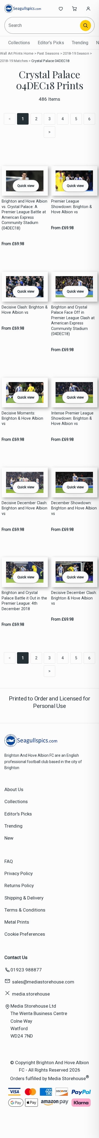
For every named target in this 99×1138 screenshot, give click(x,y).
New (8, 838)
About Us (13, 789)
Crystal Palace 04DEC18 (50, 61)
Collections (19, 42)
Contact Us (16, 957)
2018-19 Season (76, 53)
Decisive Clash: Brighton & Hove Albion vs (25, 310)
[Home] (22, 8)
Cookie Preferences (24, 934)
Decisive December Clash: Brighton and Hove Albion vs (24, 508)
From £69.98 (13, 244)
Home (29, 53)
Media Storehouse (67, 1078)
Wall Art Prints (11, 53)
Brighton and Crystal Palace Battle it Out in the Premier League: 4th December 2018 (24, 600)
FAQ (8, 861)
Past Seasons (48, 53)
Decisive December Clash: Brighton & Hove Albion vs (74, 598)
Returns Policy (19, 885)
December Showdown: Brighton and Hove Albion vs (74, 508)
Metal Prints (16, 922)
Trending (80, 42)
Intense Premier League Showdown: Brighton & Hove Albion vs (72, 418)
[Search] (85, 25)
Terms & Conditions (24, 910)
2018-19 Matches (14, 61)
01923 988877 (26, 969)
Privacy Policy (18, 873)
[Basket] (74, 8)
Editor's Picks (51, 42)
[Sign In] (88, 8)
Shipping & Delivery (23, 898)
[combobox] (43, 25)
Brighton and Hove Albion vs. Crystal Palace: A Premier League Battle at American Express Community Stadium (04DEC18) (24, 214)
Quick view (25, 186)
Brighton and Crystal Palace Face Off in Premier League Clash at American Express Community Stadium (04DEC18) (73, 320)
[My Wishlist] (60, 8)
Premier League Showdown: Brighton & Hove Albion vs (71, 206)
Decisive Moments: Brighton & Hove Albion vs (22, 418)
